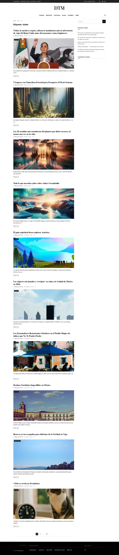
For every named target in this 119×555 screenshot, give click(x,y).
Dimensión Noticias (19, 35)
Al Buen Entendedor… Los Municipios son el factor (91, 46)
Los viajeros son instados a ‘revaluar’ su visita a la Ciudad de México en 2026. (43, 283)
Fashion (41, 15)
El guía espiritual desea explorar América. (31, 232)
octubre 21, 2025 (28, 486)
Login (104, 1)
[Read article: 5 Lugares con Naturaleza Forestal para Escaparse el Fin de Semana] (43, 102)
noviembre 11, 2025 (28, 338)
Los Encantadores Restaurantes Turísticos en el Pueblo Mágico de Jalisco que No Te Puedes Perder (41, 334)
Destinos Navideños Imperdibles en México (31, 385)
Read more (16, 75)
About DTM (33, 1)
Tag (18, 20)
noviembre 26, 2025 (28, 286)
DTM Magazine (20, 550)
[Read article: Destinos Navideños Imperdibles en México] (43, 405)
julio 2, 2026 (27, 35)
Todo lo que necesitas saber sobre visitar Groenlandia (36, 183)
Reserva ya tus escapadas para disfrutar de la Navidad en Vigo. (40, 434)
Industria (49, 15)
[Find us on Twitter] (99, 1)
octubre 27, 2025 (28, 387)
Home (77, 15)
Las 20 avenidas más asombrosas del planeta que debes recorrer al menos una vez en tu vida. (42, 133)
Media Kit (69, 550)
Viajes (64, 15)
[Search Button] (105, 15)
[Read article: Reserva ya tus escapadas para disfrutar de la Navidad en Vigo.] (43, 454)
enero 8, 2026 (27, 185)
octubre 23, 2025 (28, 436)
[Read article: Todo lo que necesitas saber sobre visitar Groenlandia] (43, 203)
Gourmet (71, 15)
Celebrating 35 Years (25, 1)
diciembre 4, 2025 (28, 235)
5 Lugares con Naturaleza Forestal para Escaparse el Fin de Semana (42, 82)
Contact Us (41, 550)
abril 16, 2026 (27, 84)
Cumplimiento (16, 1)
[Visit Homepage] (59, 8)
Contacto (39, 1)
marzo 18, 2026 (27, 136)
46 (46, 534)
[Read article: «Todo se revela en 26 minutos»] (43, 504)
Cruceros (57, 15)
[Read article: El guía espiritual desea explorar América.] (43, 253)
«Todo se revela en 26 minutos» (26, 483)
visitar (21, 20)
